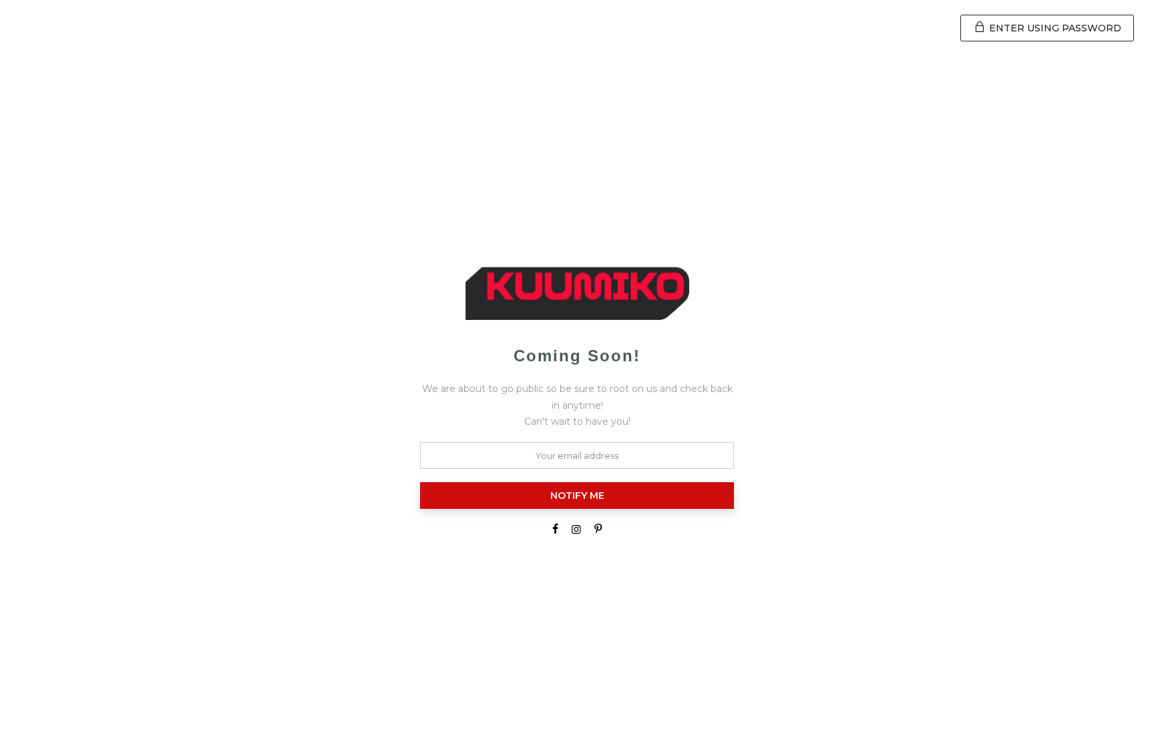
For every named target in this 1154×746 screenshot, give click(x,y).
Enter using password (1053, 28)
